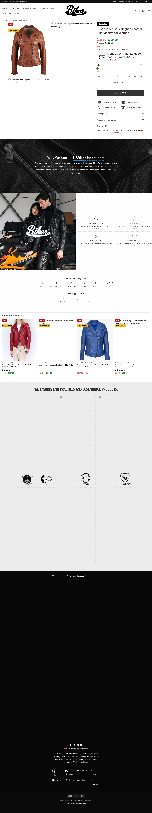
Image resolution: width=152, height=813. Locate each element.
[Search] (136, 10)
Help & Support (118, 1)
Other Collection (11, 13)
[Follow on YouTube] (81, 745)
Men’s (4, 8)
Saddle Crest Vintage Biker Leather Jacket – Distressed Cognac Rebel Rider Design (130, 366)
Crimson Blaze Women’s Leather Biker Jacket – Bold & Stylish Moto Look (18, 366)
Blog (128, 1)
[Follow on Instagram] (145, 1)
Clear (142, 64)
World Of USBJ (30, 8)
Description (102, 114)
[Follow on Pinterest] (149, 1)
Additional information (106, 120)
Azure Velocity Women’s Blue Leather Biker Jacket (56, 365)
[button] (143, 10)
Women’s (15, 8)
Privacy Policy (70, 800)
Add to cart (120, 93)
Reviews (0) (102, 126)
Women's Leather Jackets (19, 20)
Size (98, 72)
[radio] (98, 69)
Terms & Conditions (84, 800)
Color (98, 65)
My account (136, 1)
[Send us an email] (147, 1)
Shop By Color (48, 8)
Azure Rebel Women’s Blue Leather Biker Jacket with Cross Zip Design (93, 366)
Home (8, 20)
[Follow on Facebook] (143, 1)
